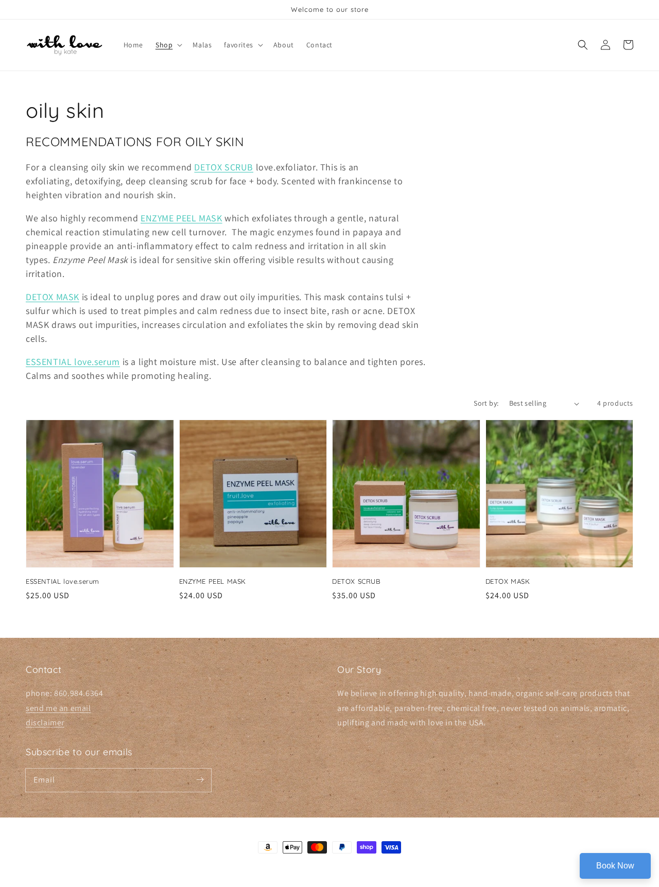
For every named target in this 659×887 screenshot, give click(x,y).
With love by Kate (314, 866)
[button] (167, 45)
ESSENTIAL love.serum (73, 362)
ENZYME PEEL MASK (181, 218)
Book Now (615, 865)
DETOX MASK (52, 297)
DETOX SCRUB (223, 167)
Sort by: (486, 403)
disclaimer (45, 722)
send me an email (58, 708)
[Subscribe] (199, 780)
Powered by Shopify (362, 866)
